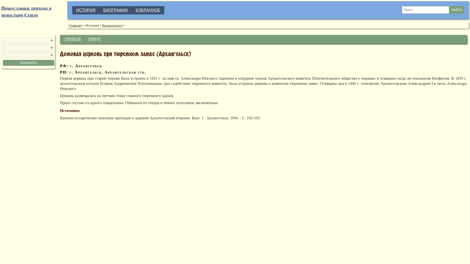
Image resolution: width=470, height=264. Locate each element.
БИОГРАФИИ (115, 10)
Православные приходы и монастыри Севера (26, 11)
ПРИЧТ (94, 39)
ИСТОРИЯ (85, 10)
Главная (75, 25)
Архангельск (112, 25)
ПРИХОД (73, 39)
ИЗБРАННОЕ (148, 10)
